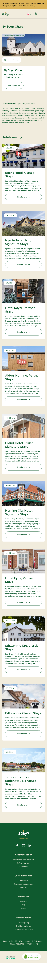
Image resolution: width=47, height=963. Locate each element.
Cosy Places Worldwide (23, 929)
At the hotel (23, 867)
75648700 (20, 944)
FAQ (23, 905)
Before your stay (23, 863)
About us (23, 902)
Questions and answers (23, 884)
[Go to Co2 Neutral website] (31, 957)
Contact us (23, 881)
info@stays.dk (37, 941)
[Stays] (5, 14)
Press (23, 908)
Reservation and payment (23, 860)
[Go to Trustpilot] (10, 957)
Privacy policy (23, 922)
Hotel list (23, 887)
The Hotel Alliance (23, 926)
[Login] (35, 13)
